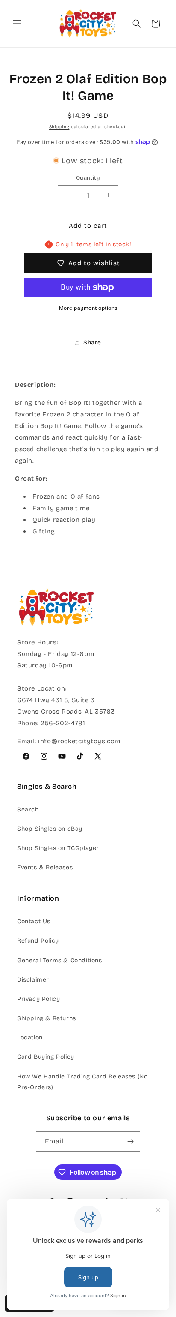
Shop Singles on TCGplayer (58, 848)
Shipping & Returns (46, 1018)
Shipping (59, 126)
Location (30, 1037)
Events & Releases (45, 867)
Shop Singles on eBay (49, 828)
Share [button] (92, 342)
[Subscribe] (130, 1141)
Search (28, 809)
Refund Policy (38, 940)
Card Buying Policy (45, 1056)
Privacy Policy (38, 999)
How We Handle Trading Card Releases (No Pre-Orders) (82, 1082)
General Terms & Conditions (59, 960)
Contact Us (33, 921)
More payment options (88, 308)
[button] (17, 23)
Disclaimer (33, 979)
